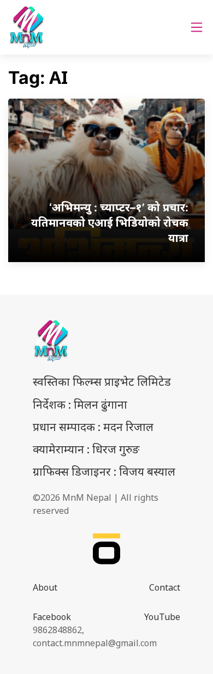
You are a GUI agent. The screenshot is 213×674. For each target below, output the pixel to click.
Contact (164, 587)
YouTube (162, 617)
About (45, 587)
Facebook (52, 617)
